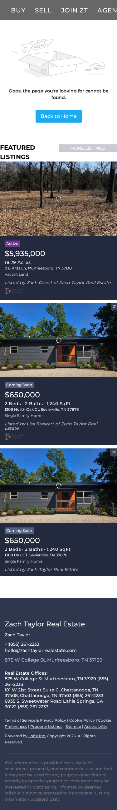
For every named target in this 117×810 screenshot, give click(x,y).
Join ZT (74, 10)
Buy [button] (18, 10)
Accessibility (95, 726)
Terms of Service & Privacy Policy (35, 720)
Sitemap (73, 726)
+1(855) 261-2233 (22, 644)
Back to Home (59, 116)
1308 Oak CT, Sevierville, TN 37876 (36, 555)
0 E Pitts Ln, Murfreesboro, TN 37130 (38, 268)
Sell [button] (43, 10)
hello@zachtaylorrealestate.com (41, 650)
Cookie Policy (82, 720)
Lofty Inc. (37, 735)
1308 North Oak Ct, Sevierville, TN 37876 (42, 409)
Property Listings (46, 726)
